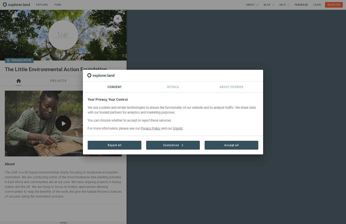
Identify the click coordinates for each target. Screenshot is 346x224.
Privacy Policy (151, 128)
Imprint (178, 128)
